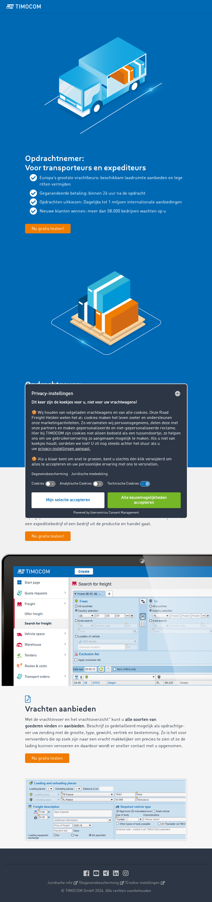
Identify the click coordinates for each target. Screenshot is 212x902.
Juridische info (59, 883)
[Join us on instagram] (125, 873)
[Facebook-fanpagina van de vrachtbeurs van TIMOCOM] (87, 873)
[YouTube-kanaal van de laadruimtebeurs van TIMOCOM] (97, 873)
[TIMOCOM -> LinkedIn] (116, 873)
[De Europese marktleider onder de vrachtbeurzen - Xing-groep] (106, 873)
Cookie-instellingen (143, 883)
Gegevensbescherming (99, 883)
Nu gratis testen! (48, 536)
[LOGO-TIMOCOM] (23, 6)
